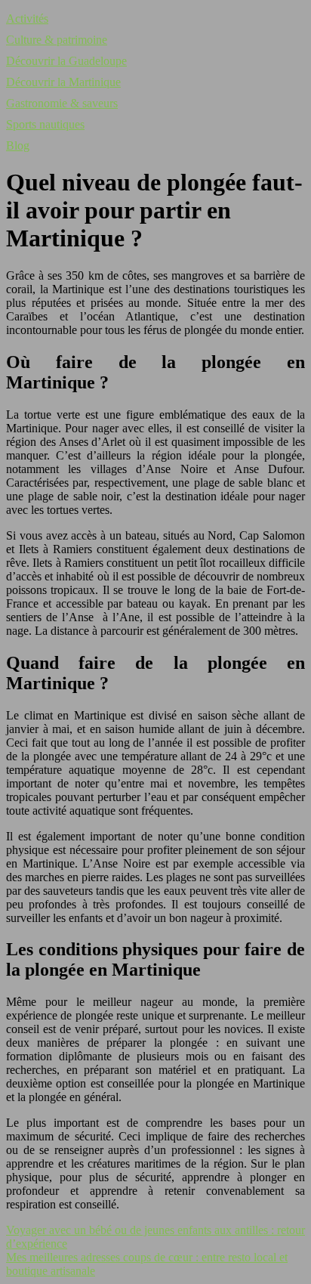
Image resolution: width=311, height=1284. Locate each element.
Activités (27, 18)
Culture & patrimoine (56, 39)
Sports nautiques (45, 124)
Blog (17, 145)
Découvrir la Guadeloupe (66, 60)
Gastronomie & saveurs (62, 103)
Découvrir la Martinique (63, 82)
